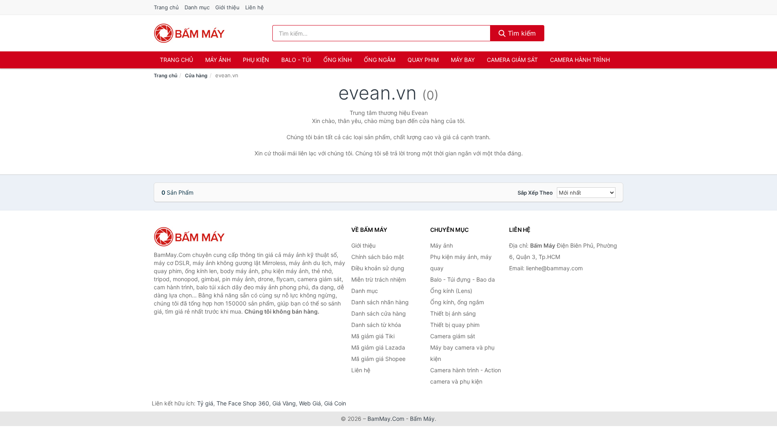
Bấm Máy (422, 418)
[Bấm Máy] (194, 237)
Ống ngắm (379, 59)
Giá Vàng (284, 403)
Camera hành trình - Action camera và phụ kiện (465, 376)
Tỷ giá (205, 403)
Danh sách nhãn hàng (380, 302)
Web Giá (310, 403)
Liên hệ (254, 7)
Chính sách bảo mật (377, 256)
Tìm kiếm (521, 33)
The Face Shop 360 (243, 403)
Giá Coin (335, 403)
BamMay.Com (385, 418)
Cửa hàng (196, 75)
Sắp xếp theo (535, 192)
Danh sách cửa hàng (378, 313)
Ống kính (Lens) (451, 290)
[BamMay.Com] (189, 33)
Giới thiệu (227, 7)
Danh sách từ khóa (376, 324)
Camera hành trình (580, 59)
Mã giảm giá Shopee (378, 358)
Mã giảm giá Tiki (373, 336)
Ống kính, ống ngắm (457, 302)
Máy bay (463, 59)
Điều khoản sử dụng (377, 268)
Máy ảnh (218, 59)
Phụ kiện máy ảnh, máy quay (461, 262)
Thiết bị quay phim (455, 324)
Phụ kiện (256, 59)
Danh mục (197, 7)
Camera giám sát (512, 59)
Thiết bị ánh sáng (453, 313)
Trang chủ (166, 7)
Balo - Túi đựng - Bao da (462, 279)
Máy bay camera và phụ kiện (462, 353)
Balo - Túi (296, 59)
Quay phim (423, 59)
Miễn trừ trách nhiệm (378, 279)
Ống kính (337, 59)
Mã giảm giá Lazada (378, 347)
